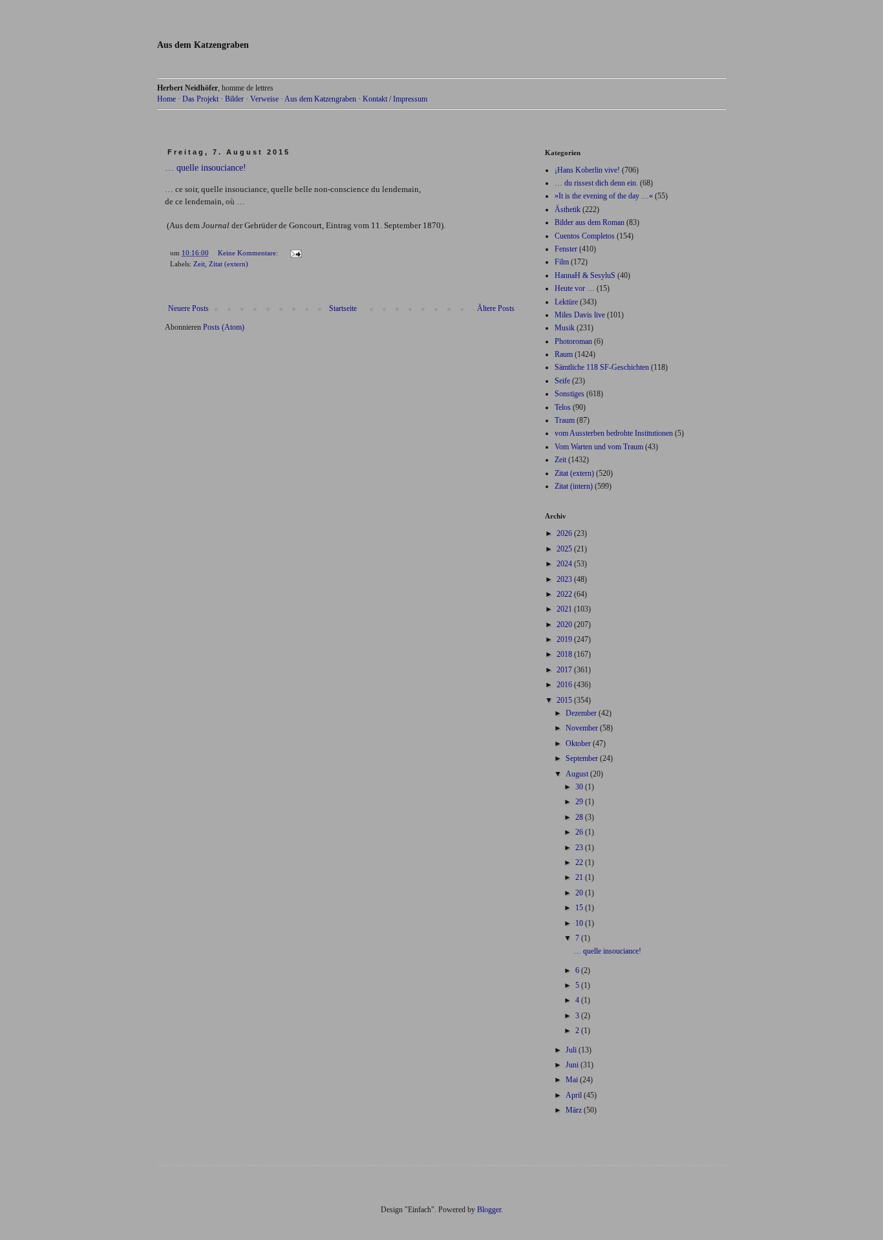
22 (580, 862)
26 (580, 832)
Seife (562, 380)
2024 (565, 563)
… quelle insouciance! (205, 168)
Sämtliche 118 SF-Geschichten (602, 367)
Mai (573, 1079)
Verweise (264, 98)
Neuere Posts (188, 308)
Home (166, 98)
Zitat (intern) (574, 486)
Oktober (579, 743)
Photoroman (573, 341)
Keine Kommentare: (249, 253)
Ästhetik (567, 209)
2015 (565, 700)
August (578, 773)
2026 (565, 533)
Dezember (582, 713)
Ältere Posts (496, 308)
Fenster (566, 248)
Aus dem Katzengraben (203, 45)
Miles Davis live (580, 314)
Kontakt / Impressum (395, 98)
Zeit (199, 264)
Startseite (343, 308)
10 (580, 923)
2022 (565, 594)
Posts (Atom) (223, 327)
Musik (565, 327)
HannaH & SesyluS (585, 275)
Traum (565, 420)
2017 (565, 669)
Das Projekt (200, 98)
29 (580, 801)
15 (580, 907)
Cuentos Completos (585, 236)
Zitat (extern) (228, 264)
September (583, 758)
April (575, 1095)
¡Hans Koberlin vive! (587, 170)
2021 (565, 609)
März (575, 1110)
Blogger (489, 1209)
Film (562, 261)
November (583, 727)
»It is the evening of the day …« (604, 195)
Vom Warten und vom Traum (599, 446)
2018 (565, 654)
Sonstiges (569, 393)
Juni (573, 1064)
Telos (563, 407)
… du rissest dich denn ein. (596, 182)
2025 (565, 548)
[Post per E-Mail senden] (295, 253)
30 (580, 786)
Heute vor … (575, 288)
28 (580, 817)
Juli (572, 1049)
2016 (565, 684)
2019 (565, 639)
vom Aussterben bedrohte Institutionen (614, 433)
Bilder (234, 98)
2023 (565, 579)
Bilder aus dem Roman (589, 222)
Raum (564, 354)
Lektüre (566, 301)
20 (580, 892)
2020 (565, 624)
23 (580, 847)
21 (580, 877)
